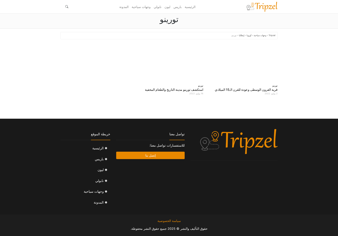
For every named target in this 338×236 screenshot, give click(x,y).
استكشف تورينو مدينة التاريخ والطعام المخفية (174, 90)
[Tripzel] (262, 7)
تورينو (275, 85)
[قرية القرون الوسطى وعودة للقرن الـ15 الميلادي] (243, 62)
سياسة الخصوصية (169, 221)
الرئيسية (190, 7)
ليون (167, 7)
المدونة (124, 7)
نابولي (157, 7)
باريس (177, 7)
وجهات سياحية (141, 7)
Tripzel (272, 35)
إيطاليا (241, 35)
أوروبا (249, 35)
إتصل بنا (150, 155)
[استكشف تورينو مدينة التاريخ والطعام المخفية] (169, 62)
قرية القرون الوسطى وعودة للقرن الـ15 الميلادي (246, 90)
